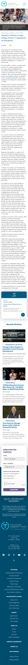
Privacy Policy (14, 660)
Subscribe (14, 490)
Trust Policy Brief (8, 478)
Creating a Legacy (14, 605)
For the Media (14, 651)
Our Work (14, 569)
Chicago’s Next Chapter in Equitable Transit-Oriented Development (13, 349)
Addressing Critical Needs (14, 586)
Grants (14, 612)
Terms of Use (14, 657)
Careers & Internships (14, 642)
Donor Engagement (14, 602)
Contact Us (14, 646)
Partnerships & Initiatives (8, 33)
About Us (14, 626)
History (14, 629)
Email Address (8, 463)
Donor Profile (10, 383)
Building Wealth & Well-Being (14, 573)
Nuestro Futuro (13, 76)
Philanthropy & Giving (14, 596)
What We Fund (14, 618)
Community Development (14, 578)
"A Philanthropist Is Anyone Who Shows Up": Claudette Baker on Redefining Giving (13, 387)
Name (5, 455)
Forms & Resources (14, 608)
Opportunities (14, 616)
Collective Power (14, 581)
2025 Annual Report (14, 637)
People (14, 632)
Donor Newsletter (8, 476)
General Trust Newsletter (11, 473)
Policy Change (14, 584)
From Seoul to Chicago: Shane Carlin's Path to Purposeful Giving (11, 425)
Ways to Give (14, 600)
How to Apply (14, 621)
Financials (14, 634)
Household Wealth (14, 576)
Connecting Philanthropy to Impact (12, 305)
